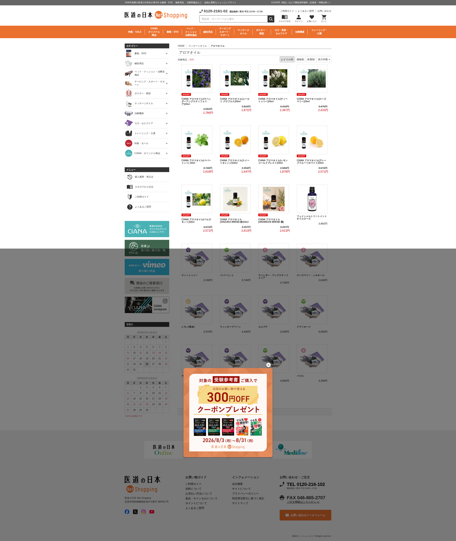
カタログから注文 (144, 186)
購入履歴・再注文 (144, 176)
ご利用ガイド (287, 11)
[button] (268, 365)
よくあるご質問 (306, 11)
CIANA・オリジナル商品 (147, 153)
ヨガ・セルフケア (143, 123)
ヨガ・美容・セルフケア (281, 32)
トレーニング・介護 (319, 32)
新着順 (311, 59)
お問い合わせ (324, 11)
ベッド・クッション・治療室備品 (149, 73)
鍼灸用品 (208, 31)
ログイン (299, 21)
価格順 (300, 59)
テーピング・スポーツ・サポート (149, 83)
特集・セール (141, 143)
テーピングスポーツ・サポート (225, 31)
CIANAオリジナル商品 (154, 31)
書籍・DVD (172, 31)
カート (324, 21)
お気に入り (312, 21)
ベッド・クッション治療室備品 (191, 31)
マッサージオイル (243, 32)
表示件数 (323, 59)
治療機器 (299, 31)
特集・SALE (134, 31)
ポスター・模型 (262, 32)
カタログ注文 (285, 21)
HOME (181, 46)
